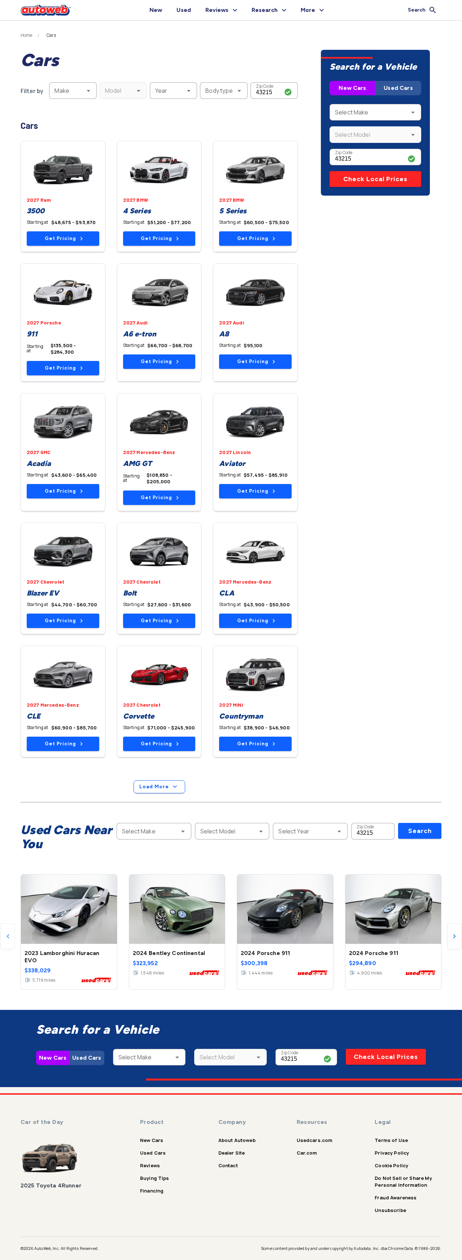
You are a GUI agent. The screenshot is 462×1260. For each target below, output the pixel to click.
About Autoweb (237, 1140)
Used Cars (398, 87)
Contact (228, 1165)
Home (26, 35)
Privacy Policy (392, 1153)
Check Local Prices (375, 179)
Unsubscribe (390, 1210)
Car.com (307, 1153)
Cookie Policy (391, 1165)
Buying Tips (154, 1178)
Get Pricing (60, 238)
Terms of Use (391, 1140)
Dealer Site (231, 1153)
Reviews (150, 1165)
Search (420, 831)
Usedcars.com (315, 1140)
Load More (154, 787)
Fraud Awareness (396, 1197)
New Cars (352, 87)
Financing (152, 1190)
